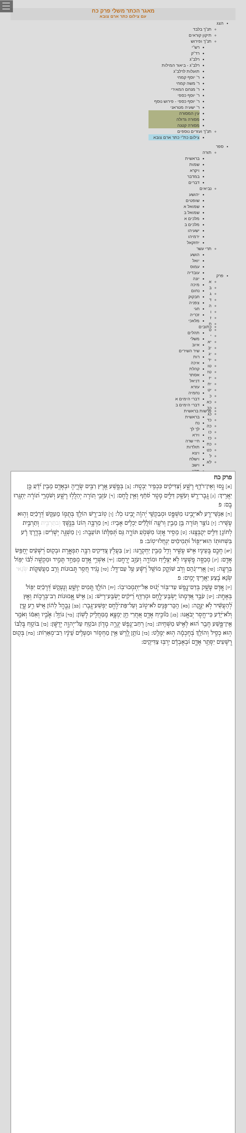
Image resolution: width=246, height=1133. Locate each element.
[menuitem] (117, 80)
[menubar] (123, 80)
